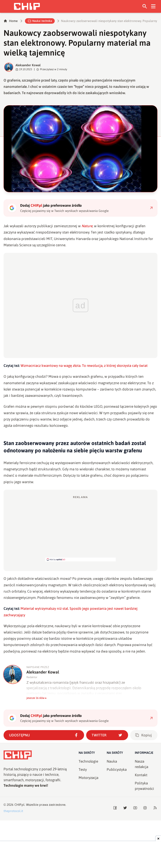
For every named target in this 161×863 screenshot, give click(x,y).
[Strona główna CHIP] (27, 6)
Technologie (88, 761)
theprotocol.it (13, 811)
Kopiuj (146, 735)
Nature (87, 226)
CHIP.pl (19, 804)
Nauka (112, 761)
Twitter (99, 735)
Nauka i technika (42, 20)
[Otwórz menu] (153, 6)
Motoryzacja (88, 778)
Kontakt (141, 775)
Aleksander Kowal (28, 65)
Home (13, 21)
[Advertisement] (80, 528)
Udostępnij (19, 735)
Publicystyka (117, 769)
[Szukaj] (144, 6)
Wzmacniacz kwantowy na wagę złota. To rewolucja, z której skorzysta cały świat (84, 365)
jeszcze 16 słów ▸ (36, 697)
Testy (83, 769)
